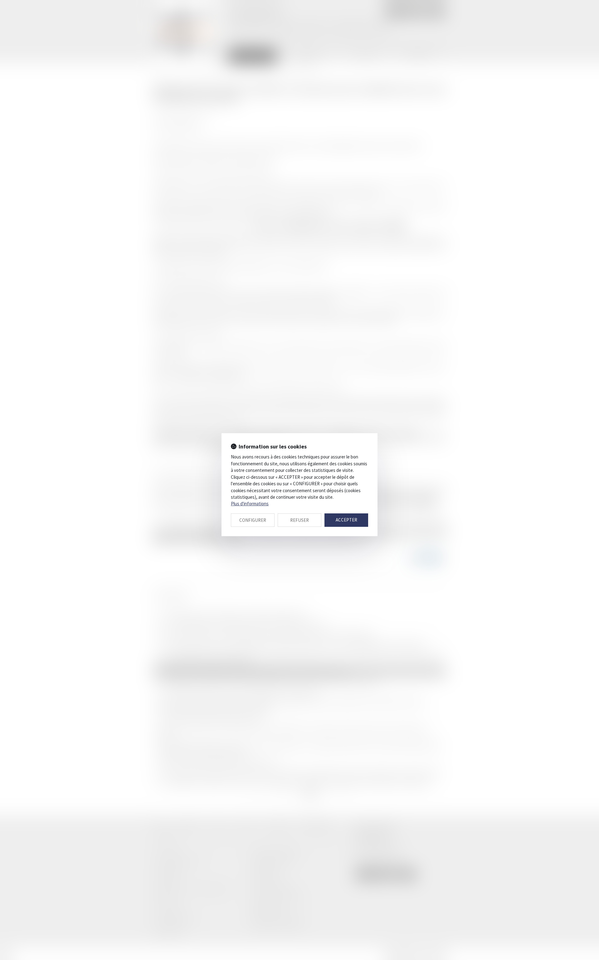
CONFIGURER (252, 520)
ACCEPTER (346, 520)
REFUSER (299, 520)
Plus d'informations (250, 504)
